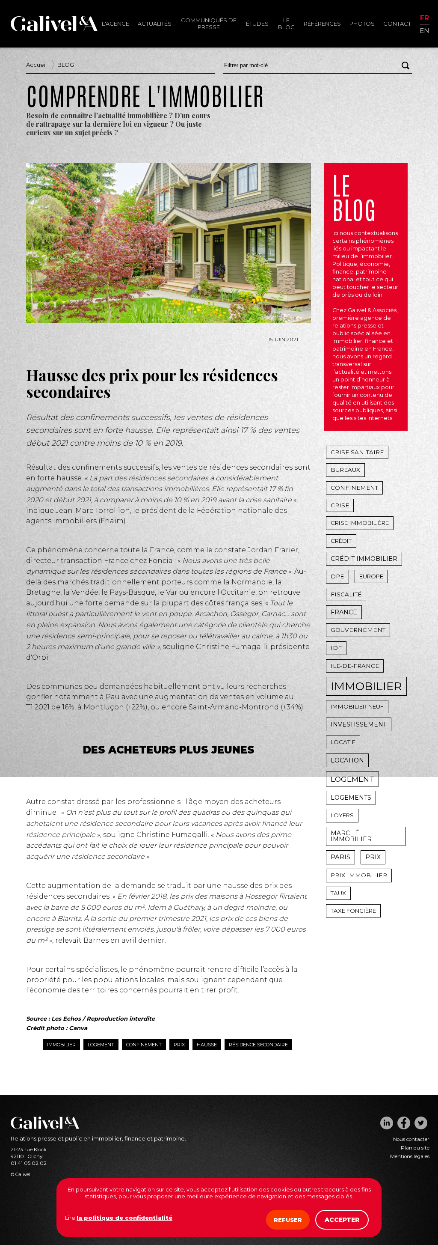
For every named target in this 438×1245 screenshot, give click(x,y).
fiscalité (346, 594)
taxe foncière (353, 910)
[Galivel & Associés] (54, 29)
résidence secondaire (258, 1045)
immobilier (61, 1045)
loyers (342, 815)
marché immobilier (351, 836)
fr (424, 18)
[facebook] (403, 1123)
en (424, 30)
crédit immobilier (364, 559)
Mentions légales (409, 1156)
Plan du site (415, 1148)
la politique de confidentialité (124, 1217)
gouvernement (358, 629)
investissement (359, 724)
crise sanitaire (357, 452)
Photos (362, 23)
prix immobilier (359, 875)
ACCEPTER (342, 1220)
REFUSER (288, 1219)
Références (322, 23)
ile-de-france (355, 665)
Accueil (36, 64)
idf (336, 647)
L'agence (115, 23)
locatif (343, 742)
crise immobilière (360, 522)
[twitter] (420, 1123)
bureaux (345, 469)
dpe (337, 576)
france (344, 612)
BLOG (65, 64)
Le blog (286, 23)
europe (371, 576)
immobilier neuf (357, 706)
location (347, 760)
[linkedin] (386, 1123)
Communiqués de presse (209, 23)
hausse (207, 1045)
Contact (397, 23)
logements (351, 797)
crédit (341, 540)
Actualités (155, 23)
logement (101, 1045)
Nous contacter (411, 1139)
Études (257, 23)
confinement (144, 1045)
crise (340, 505)
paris (340, 857)
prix (179, 1045)
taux (338, 893)
